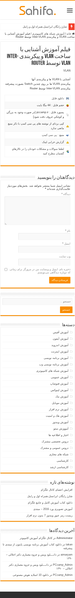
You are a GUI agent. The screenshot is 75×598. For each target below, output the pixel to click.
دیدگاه (65, 194)
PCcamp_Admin (62, 564)
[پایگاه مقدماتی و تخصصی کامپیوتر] (37, 10)
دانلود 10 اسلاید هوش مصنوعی (31, 574)
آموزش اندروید (60, 345)
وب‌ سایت (64, 256)
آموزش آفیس (61, 332)
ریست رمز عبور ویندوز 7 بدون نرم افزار (49, 515)
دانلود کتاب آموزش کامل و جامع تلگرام (50, 502)
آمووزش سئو (61, 428)
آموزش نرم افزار (59, 409)
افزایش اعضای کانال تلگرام (56, 489)
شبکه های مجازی (59, 454)
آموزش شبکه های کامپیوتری (48, 33)
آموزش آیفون (61, 338)
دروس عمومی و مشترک (54, 447)
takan (69, 544)
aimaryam (66, 554)
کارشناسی (63, 460)
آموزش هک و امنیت (57, 415)
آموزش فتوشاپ (59, 383)
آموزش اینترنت (60, 351)
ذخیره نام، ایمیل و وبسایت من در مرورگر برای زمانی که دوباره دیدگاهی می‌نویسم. (40, 271)
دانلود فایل (58, 98)
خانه (69, 33)
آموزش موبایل (60, 402)
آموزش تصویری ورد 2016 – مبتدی (52, 509)
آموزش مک (62, 396)
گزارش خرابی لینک (53, 142)
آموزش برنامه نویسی (56, 358)
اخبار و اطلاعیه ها (59, 435)
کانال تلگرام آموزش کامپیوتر (36, 538)
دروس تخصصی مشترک (55, 441)
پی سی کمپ (49, 135)
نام (67, 230)
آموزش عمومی (60, 377)
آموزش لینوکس (60, 390)
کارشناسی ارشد (59, 467)
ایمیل (66, 243)
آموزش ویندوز (60, 422)
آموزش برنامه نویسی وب (54, 364)
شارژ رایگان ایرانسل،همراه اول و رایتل (45, 26)
